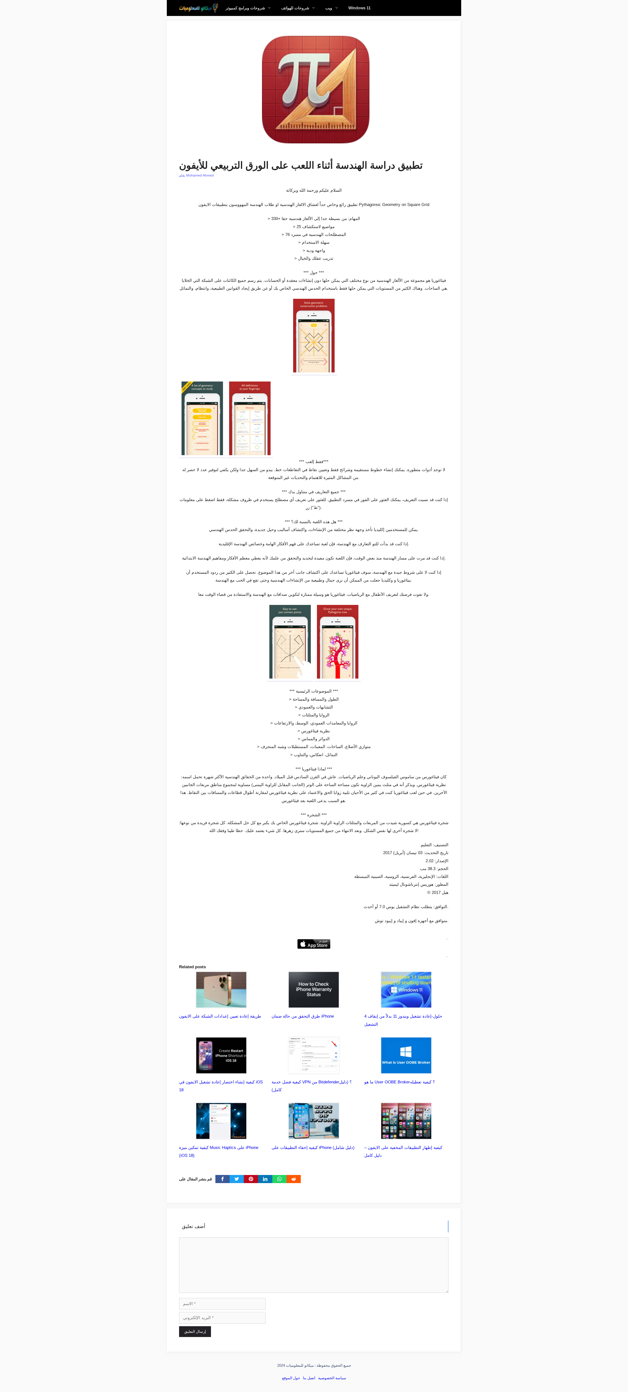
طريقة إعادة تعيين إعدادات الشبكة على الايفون (220, 1016)
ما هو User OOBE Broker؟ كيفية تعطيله (399, 1082)
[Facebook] (222, 1179)
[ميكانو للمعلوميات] (198, 8)
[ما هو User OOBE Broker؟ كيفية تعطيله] (406, 1069)
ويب (328, 8)
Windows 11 (359, 8)
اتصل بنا (309, 1378)
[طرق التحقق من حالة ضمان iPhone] (314, 1004)
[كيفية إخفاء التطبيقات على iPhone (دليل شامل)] (314, 1135)
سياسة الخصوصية (332, 1378)
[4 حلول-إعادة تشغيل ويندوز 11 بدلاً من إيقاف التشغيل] (406, 1004)
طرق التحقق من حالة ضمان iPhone (303, 1016)
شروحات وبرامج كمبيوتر (245, 8)
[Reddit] (294, 1179)
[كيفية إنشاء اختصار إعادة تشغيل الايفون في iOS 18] (221, 1069)
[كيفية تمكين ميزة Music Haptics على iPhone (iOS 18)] (221, 1135)
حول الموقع (291, 1378)
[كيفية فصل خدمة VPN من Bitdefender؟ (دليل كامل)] (314, 1069)
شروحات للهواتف (295, 8)
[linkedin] (265, 1179)
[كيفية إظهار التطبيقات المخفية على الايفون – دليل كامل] (406, 1135)
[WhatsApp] (279, 1179)
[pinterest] (251, 1179)
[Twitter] (237, 1179)
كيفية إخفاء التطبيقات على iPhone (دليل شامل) (313, 1147)
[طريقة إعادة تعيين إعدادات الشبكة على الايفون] (221, 1004)
